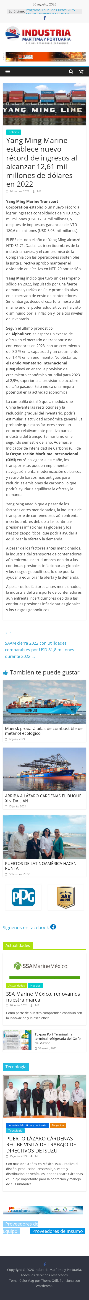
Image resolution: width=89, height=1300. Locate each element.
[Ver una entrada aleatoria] (81, 71)
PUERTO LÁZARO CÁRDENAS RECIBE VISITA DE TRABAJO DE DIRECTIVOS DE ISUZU (41, 1144)
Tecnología (15, 1130)
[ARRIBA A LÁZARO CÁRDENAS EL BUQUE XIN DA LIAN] (44, 750)
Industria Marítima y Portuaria (27, 1125)
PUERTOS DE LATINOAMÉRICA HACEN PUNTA (41, 866)
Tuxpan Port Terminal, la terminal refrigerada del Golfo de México (58, 1038)
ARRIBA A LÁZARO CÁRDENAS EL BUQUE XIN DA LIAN (43, 798)
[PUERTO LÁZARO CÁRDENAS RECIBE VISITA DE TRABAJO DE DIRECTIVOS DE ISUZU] (44, 1077)
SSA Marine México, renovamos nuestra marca (43, 996)
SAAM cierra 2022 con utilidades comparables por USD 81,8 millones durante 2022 (39, 649)
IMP (39, 191)
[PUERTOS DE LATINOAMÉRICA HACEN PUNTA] (44, 817)
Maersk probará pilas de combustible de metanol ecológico (44, 731)
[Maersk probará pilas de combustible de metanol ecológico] (44, 682)
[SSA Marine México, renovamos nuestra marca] (44, 955)
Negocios (58, 1125)
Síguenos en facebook (26, 927)
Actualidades (16, 985)
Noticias (13, 132)
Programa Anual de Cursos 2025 (50, 11)
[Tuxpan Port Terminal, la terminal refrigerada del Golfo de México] (17, 1032)
